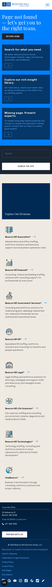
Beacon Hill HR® (13, 339)
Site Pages (6, 570)
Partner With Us (14, 534)
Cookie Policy (7, 566)
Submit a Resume (9, 554)
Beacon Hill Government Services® (23, 303)
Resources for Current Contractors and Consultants (25, 550)
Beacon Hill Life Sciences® (19, 409)
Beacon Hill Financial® (16, 270)
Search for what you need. (23, 49)
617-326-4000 (11, 524)
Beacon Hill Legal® (14, 373)
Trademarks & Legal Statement (15, 558)
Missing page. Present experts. (20, 114)
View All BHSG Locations (14, 519)
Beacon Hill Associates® (18, 237)
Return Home (13, 36)
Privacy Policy (8, 562)
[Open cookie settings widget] (4, 583)
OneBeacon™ (12, 478)
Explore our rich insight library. (21, 81)
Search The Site (26, 166)
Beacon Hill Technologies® (19, 442)
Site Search (7, 575)
